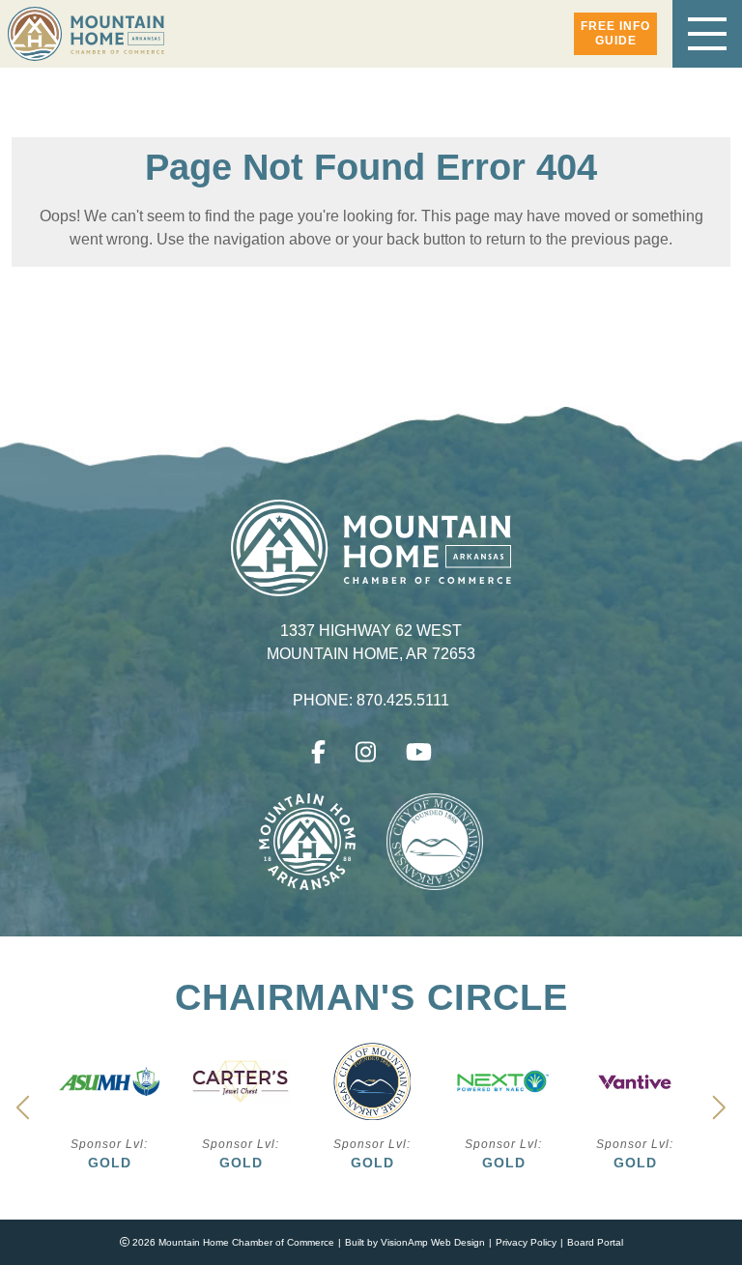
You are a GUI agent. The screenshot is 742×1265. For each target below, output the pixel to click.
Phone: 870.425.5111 (371, 700)
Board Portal (595, 1242)
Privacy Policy (526, 1242)
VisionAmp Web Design (433, 1242)
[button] (615, 34)
